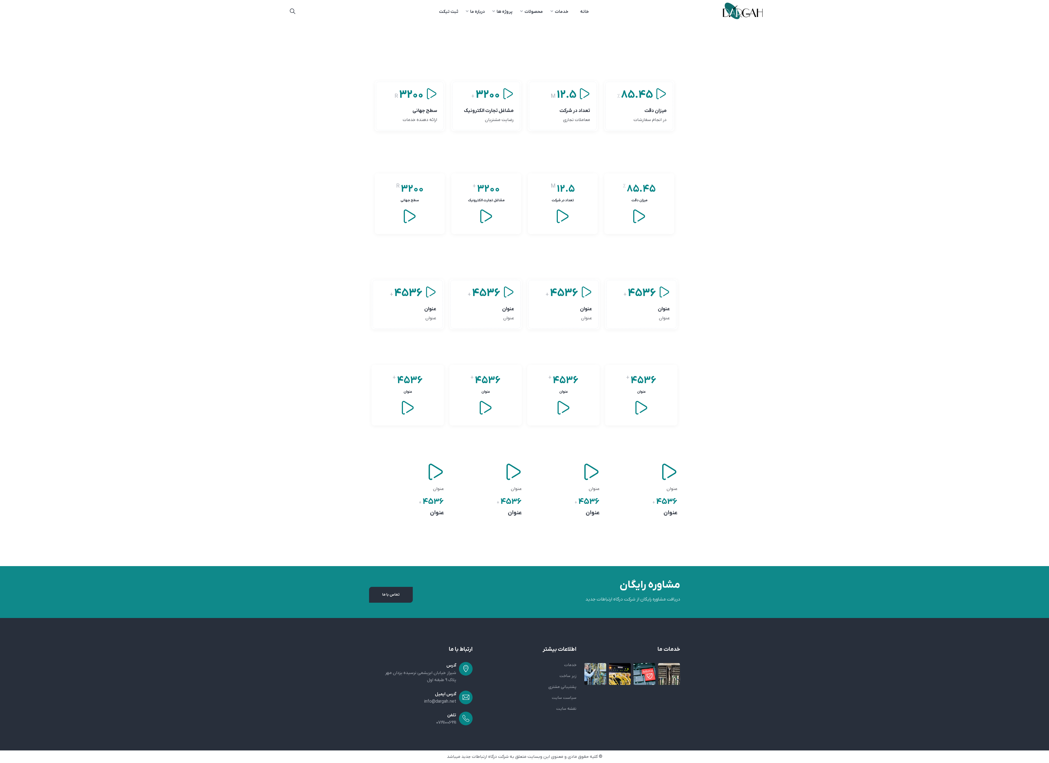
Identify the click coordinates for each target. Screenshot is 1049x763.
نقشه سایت (566, 708)
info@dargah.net (440, 701)
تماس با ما (391, 594)
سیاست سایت (564, 697)
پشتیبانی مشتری (562, 687)
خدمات (570, 665)
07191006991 (446, 722)
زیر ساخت (567, 676)
